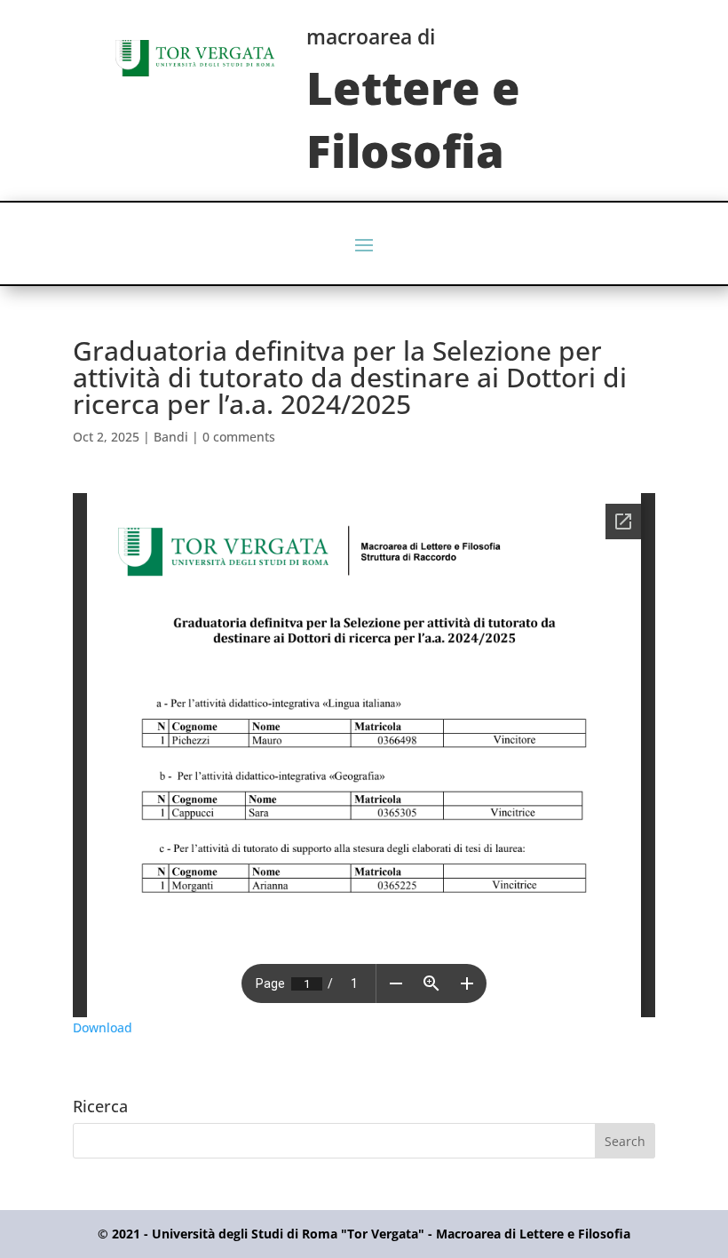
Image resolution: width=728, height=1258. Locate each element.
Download (102, 1027)
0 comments (238, 436)
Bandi (171, 436)
